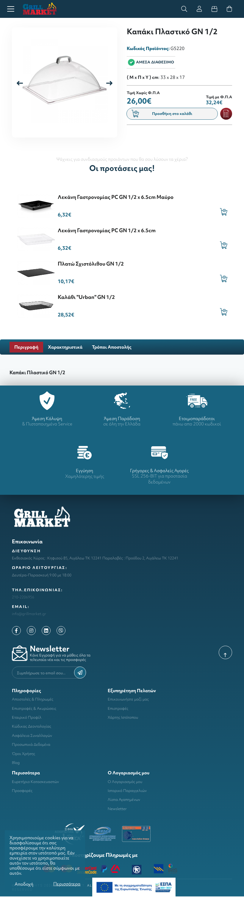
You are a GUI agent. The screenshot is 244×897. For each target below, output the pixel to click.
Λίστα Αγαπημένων (124, 799)
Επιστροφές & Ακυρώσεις (34, 708)
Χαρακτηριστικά (65, 347)
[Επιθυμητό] (226, 114)
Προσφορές (22, 790)
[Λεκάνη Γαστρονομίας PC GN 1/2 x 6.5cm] (36, 238)
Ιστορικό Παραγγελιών (127, 790)
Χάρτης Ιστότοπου (123, 717)
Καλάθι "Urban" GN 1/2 (86, 297)
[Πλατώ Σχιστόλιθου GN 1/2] (36, 272)
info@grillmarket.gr (29, 613)
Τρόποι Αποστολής (112, 347)
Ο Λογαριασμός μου (125, 781)
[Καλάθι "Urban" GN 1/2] (36, 305)
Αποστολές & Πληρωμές (32, 699)
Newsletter (117, 808)
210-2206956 (23, 597)
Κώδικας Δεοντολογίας (31, 726)
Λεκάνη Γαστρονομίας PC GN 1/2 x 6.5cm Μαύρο (115, 197)
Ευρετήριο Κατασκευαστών (35, 781)
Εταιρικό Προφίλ (26, 717)
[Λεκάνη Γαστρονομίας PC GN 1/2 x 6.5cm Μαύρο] (36, 205)
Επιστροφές (118, 708)
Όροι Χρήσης (23, 753)
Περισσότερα (66, 884)
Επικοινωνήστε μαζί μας (128, 699)
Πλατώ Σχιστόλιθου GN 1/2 (91, 263)
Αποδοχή (24, 884)
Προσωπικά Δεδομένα (31, 744)
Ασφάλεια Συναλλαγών (32, 735)
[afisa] (134, 886)
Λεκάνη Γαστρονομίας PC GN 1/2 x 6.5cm (107, 230)
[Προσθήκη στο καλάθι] (223, 212)
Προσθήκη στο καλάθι (172, 113)
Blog (16, 762)
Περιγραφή (26, 347)
